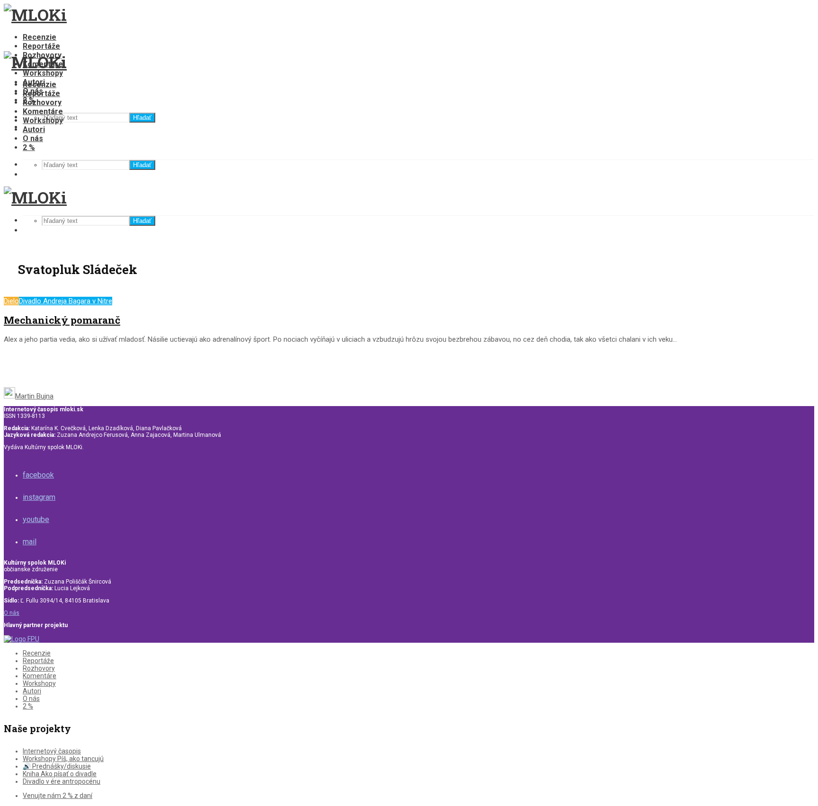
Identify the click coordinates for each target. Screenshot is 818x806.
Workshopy (43, 73)
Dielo (11, 301)
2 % (29, 147)
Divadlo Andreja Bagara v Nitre (65, 301)
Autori (34, 129)
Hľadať (142, 117)
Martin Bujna (34, 396)
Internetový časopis (52, 751)
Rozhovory (42, 102)
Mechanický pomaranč (62, 320)
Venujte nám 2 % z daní (57, 795)
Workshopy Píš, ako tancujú (63, 758)
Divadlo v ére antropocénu (61, 781)
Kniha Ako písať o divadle (60, 774)
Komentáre (43, 111)
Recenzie (39, 37)
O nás (33, 138)
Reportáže (41, 46)
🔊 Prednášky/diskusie (57, 766)
